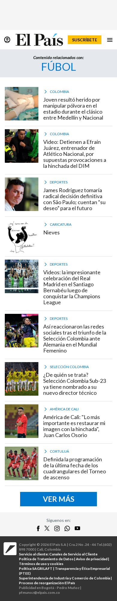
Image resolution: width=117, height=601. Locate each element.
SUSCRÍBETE (84, 39)
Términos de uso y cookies (41, 563)
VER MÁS (58, 499)
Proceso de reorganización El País (47, 583)
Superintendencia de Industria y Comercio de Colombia (64, 578)
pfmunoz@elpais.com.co (39, 592)
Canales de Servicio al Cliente (73, 554)
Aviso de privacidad (91, 559)
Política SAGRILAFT (35, 568)
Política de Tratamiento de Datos (46, 559)
